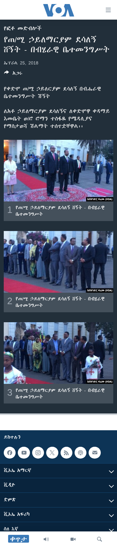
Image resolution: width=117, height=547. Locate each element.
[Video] (73, 539)
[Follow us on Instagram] (38, 453)
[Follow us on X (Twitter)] (52, 453)
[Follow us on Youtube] (24, 453)
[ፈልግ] (99, 539)
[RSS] (66, 453)
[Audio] (46, 539)
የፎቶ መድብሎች (22, 28)
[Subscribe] (94, 453)
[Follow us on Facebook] (10, 453)
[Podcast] (80, 453)
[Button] (13, 74)
